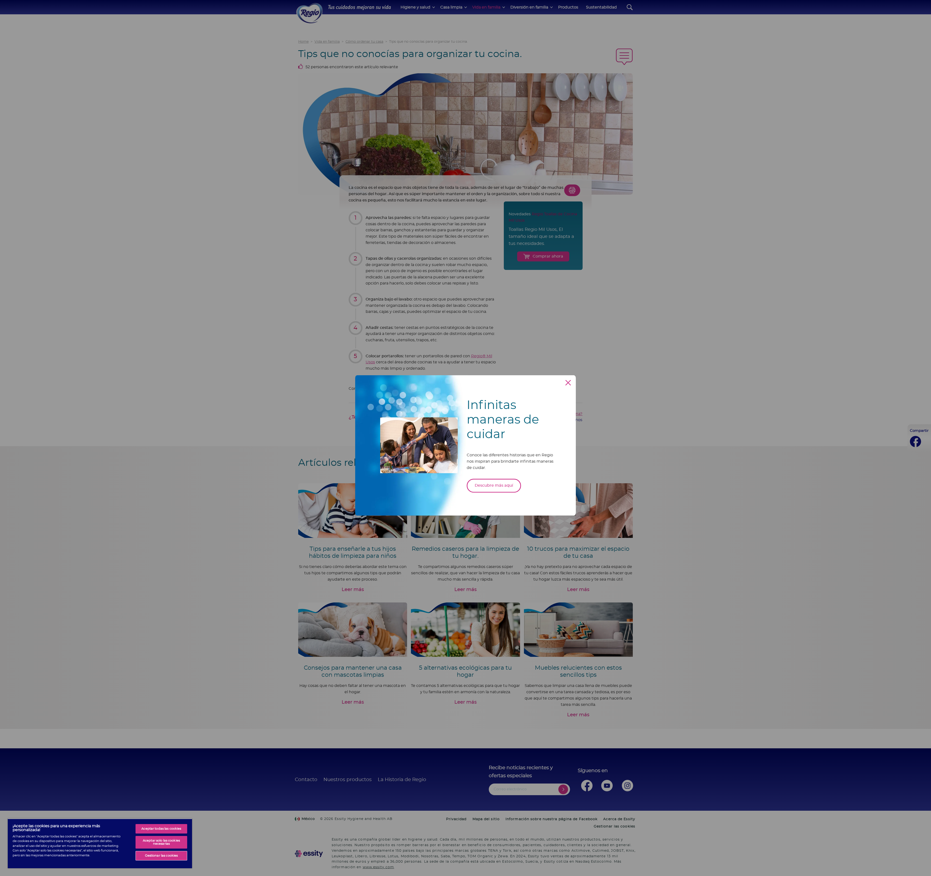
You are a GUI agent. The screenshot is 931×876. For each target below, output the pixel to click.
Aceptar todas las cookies (161, 828)
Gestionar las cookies (161, 855)
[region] (100, 843)
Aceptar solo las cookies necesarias (161, 842)
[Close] (568, 382)
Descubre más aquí (494, 485)
